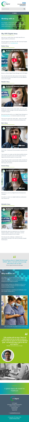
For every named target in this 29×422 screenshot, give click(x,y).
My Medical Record (5, 115)
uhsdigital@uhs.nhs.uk (15, 412)
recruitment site (14, 43)
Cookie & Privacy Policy (14, 418)
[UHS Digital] (5, 3)
